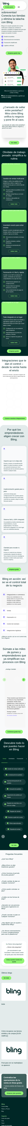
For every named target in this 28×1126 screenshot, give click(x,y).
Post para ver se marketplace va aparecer (11, 1073)
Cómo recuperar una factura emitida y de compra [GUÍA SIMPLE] (11, 1042)
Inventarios (11, 767)
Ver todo (6, 987)
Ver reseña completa (11, 722)
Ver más (14, 854)
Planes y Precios (5, 1117)
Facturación (20, 767)
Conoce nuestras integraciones (15, 418)
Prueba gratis (9, 7)
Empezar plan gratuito (14, 1102)
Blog (2, 1120)
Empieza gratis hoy (14, 53)
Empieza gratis (14, 569)
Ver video (14, 142)
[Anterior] (3, 845)
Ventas (4, 767)
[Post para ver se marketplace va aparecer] (14, 1059)
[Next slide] (23, 679)
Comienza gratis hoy (14, 740)
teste (3, 1013)
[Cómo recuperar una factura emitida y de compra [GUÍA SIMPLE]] (13, 1028)
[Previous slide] (4, 679)
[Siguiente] (25, 845)
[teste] (13, 1001)
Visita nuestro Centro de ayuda (14, 969)
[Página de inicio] (6, 3)
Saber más (14, 204)
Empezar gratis (14, 351)
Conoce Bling (4, 1115)
